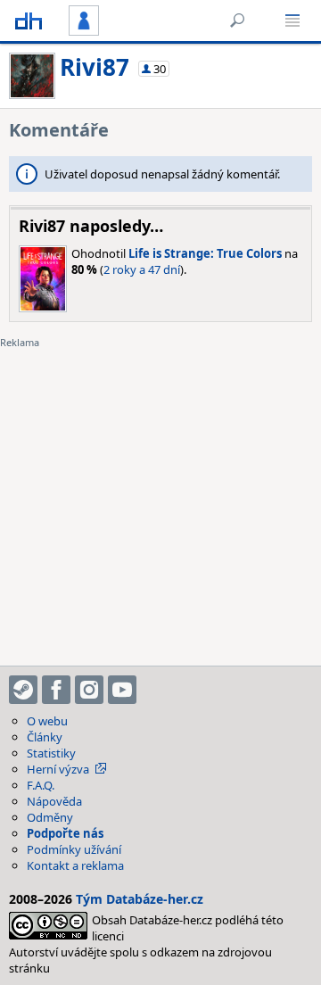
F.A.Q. (40, 785)
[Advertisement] (160, 496)
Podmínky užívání (74, 849)
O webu (47, 721)
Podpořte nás (65, 833)
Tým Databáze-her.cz (139, 898)
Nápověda (54, 801)
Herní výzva (58, 769)
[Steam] (23, 689)
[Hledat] (237, 20)
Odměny (50, 817)
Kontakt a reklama (75, 865)
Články (44, 737)
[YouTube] (122, 689)
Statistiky (51, 753)
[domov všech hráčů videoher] (28, 20)
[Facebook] (56, 689)
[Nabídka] (292, 20)
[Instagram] (89, 689)
